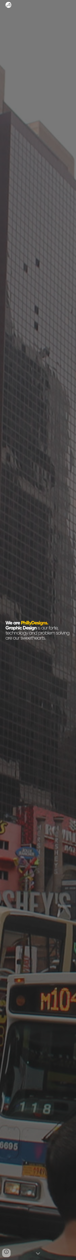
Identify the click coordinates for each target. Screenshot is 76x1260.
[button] (38, 1253)
